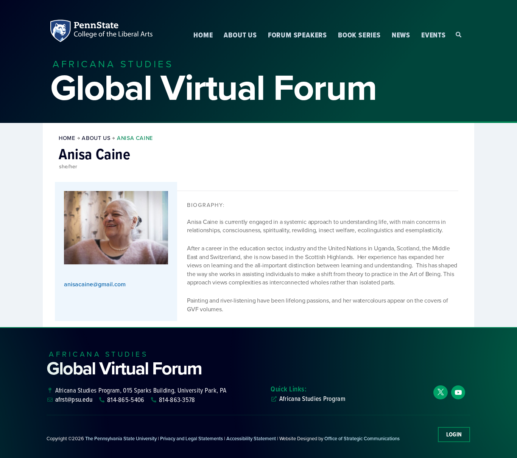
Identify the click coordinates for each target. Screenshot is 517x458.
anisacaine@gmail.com (95, 284)
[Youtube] (458, 392)
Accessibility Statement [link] (251, 438)
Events (433, 34)
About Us (240, 34)
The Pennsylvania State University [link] (121, 438)
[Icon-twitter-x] (440, 392)
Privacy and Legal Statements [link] (191, 438)
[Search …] (458, 35)
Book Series (359, 34)
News (401, 34)
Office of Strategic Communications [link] (362, 438)
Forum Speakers (297, 34)
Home (203, 34)
